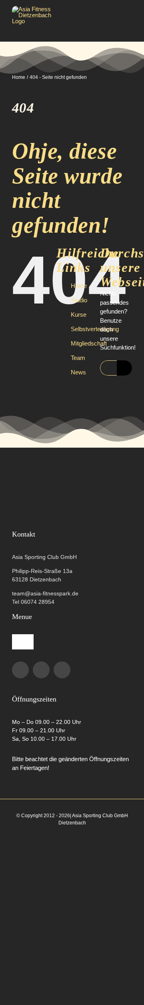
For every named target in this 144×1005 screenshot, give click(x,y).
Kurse (78, 314)
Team (78, 357)
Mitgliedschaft (89, 343)
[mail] (62, 669)
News (78, 372)
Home (79, 285)
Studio (79, 300)
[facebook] (20, 669)
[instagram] (41, 669)
